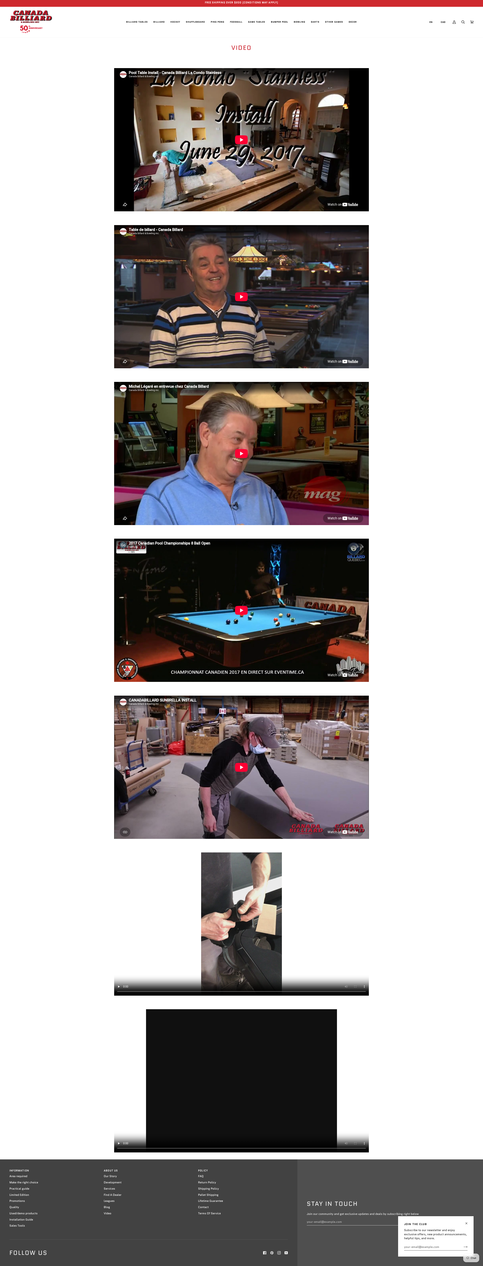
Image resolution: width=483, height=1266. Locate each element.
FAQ (201, 1176)
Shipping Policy (208, 1189)
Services (109, 1189)
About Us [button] (111, 1170)
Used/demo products (23, 1213)
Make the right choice (23, 1182)
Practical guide (19, 1189)
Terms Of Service (209, 1213)
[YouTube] (286, 1252)
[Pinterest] (272, 1252)
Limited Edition (19, 1195)
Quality (14, 1207)
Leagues (109, 1201)
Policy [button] (203, 1170)
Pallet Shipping (208, 1195)
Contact (203, 1207)
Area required (18, 1176)
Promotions (17, 1201)
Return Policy (207, 1182)
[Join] (463, 1247)
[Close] (468, 1221)
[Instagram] (279, 1252)
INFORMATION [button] (19, 1170)
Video (107, 1213)
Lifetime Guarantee (210, 1201)
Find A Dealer (113, 1195)
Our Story (110, 1176)
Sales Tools (17, 1226)
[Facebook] (264, 1252)
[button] (137, 22)
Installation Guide (21, 1219)
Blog (107, 1207)
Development (113, 1182)
